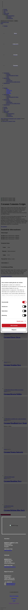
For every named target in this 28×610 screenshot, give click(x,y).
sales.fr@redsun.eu (10, 584)
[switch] (24, 306)
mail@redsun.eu (8, 550)
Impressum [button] (14, 598)
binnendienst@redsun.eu (10, 566)
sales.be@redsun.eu (10, 583)
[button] (14, 603)
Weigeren (14, 329)
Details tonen (20, 321)
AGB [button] (14, 600)
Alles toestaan (14, 325)
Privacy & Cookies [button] (14, 596)
